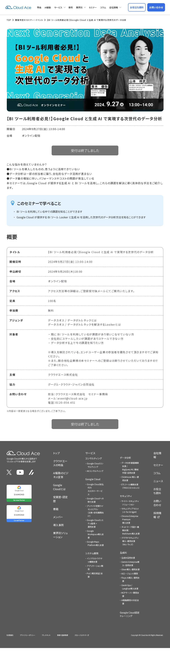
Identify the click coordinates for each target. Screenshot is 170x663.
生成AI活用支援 (128, 557)
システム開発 (91, 553)
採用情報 (157, 515)
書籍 (55, 509)
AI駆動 (48, 7)
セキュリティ (126, 496)
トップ (56, 453)
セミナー (93, 7)
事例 (70, 7)
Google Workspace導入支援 (95, 534)
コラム (103, 7)
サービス (58, 7)
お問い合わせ (157, 503)
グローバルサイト (81, 635)
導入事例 (58, 525)
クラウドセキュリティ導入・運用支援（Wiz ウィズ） (129, 541)
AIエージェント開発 (129, 573)
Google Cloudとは (59, 487)
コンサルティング (93, 458)
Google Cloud (92, 479)
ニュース (158, 481)
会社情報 (113, 7)
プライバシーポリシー (27, 635)
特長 (39, 7)
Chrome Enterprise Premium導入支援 (129, 519)
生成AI (123, 552)
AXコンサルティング (95, 470)
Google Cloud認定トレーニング (129, 614)
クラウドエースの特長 (60, 463)
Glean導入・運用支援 (130, 569)
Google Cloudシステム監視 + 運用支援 (95, 523)
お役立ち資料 (157, 491)
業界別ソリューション (60, 535)
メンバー (58, 517)
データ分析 (125, 457)
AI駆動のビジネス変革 (60, 475)
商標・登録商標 (62, 635)
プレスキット (46, 635)
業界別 (79, 7)
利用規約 (10, 635)
